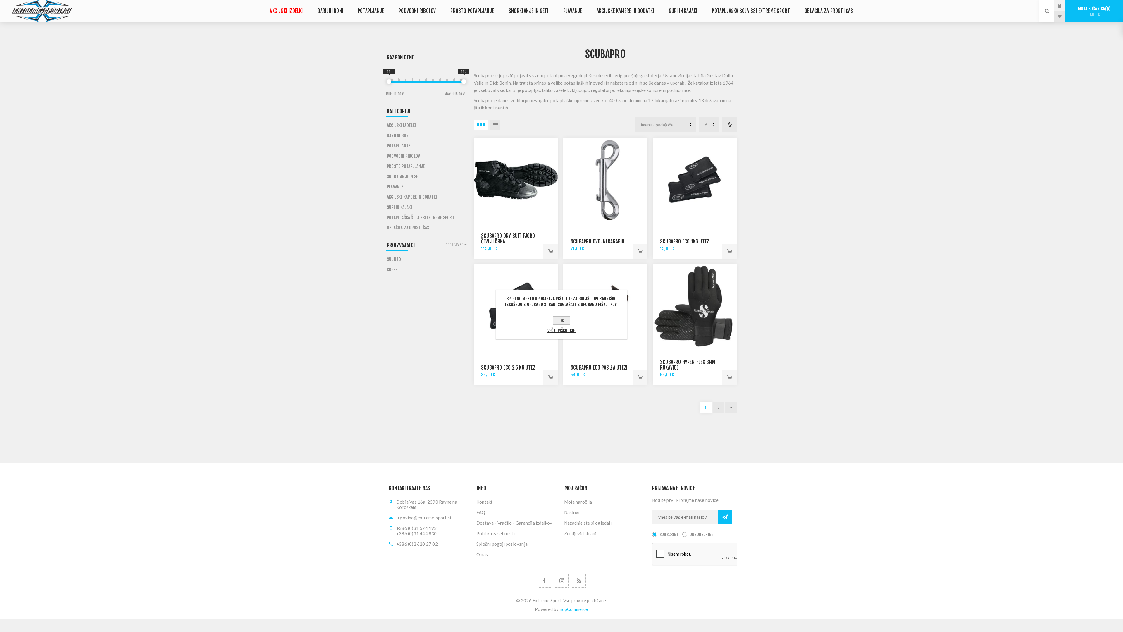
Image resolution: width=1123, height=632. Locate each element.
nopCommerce (574, 609)
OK (561, 320)
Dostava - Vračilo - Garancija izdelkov (514, 522)
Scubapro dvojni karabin (598, 241)
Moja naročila (578, 501)
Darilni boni (330, 11)
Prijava (1064, 5)
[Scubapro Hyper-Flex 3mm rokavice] (695, 306)
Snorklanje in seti (529, 11)
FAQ (480, 512)
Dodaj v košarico (550, 251)
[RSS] (579, 581)
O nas (482, 554)
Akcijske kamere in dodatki (625, 11)
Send (725, 517)
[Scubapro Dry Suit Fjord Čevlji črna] (516, 180)
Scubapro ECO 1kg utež (684, 241)
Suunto (394, 259)
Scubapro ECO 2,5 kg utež (508, 368)
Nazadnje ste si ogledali (588, 522)
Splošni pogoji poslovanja (502, 544)
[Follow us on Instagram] (562, 581)
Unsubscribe (701, 534)
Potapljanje (371, 11)
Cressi (393, 269)
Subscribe (668, 534)
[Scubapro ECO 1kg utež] (695, 180)
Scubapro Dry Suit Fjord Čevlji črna (508, 239)
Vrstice (495, 125)
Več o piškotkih (561, 330)
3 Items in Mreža (481, 125)
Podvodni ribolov (417, 11)
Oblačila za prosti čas (829, 11)
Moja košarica (1093, 11)
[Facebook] (544, 581)
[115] (463, 81)
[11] (389, 81)
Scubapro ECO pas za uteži (599, 368)
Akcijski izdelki (286, 11)
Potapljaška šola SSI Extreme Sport (751, 11)
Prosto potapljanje (472, 11)
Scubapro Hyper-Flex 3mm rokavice (688, 365)
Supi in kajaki (683, 11)
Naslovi (571, 512)
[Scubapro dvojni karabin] (605, 180)
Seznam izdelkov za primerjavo (729, 124)
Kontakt (484, 501)
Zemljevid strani (580, 533)
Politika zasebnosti (495, 533)
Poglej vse (454, 245)
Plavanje (572, 11)
